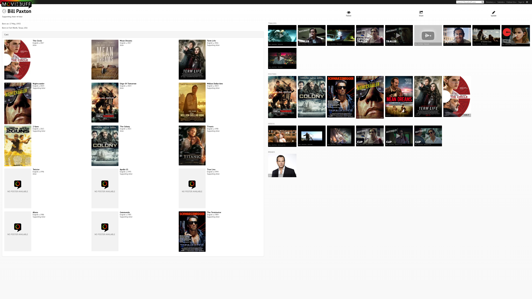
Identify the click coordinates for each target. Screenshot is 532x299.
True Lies (211, 169)
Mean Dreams (126, 40)
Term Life (211, 40)
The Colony (125, 126)
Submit (500, 2)
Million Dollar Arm (215, 83)
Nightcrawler (38, 83)
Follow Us (511, 2)
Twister (36, 169)
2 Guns (36, 126)
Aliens (35, 212)
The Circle (37, 40)
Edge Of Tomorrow (128, 83)
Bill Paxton (19, 11)
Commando (125, 212)
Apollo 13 (124, 169)
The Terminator (214, 212)
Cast (6, 34)
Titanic (210, 126)
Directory (490, 2)
